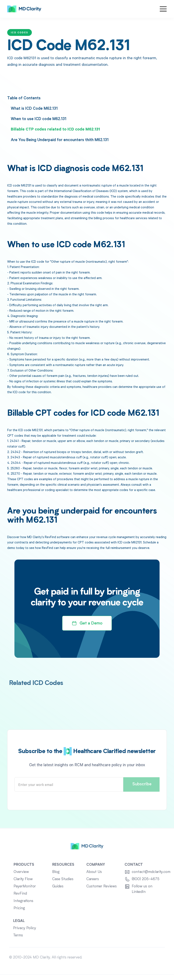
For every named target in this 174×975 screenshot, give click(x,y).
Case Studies (62, 879)
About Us (94, 872)
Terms (18, 935)
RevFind (20, 893)
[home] (24, 9)
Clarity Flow (23, 879)
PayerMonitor (25, 886)
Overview (21, 872)
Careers (92, 879)
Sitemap (158, 957)
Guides (57, 886)
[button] (163, 9)
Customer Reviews (101, 886)
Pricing (19, 908)
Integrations (23, 901)
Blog (56, 872)
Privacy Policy (24, 928)
